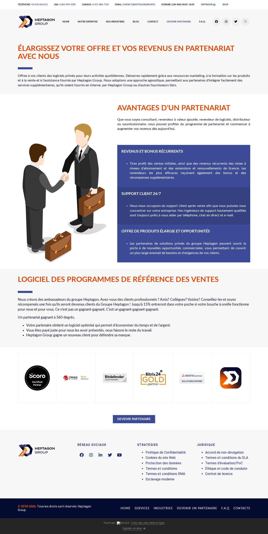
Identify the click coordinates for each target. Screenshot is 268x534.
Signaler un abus (132, 528)
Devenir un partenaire (197, 508)
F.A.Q (202, 22)
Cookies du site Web (161, 458)
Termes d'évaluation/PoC (224, 463)
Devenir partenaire (179, 22)
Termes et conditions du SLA (226, 458)
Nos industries (115, 22)
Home (65, 22)
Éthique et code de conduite (226, 469)
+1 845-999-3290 (67, 5)
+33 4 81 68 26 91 (39, 5)
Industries (163, 508)
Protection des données (163, 463)
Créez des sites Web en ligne (148, 523)
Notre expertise (88, 22)
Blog (136, 22)
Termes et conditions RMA (165, 474)
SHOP (225, 5)
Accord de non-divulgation (224, 452)
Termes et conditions (161, 469)
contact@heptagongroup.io (138, 5)
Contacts (241, 508)
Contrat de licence (219, 474)
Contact (152, 22)
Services (142, 508)
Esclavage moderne (160, 479)
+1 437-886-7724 (100, 5)
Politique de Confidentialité (166, 452)
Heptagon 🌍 (208, 5)
